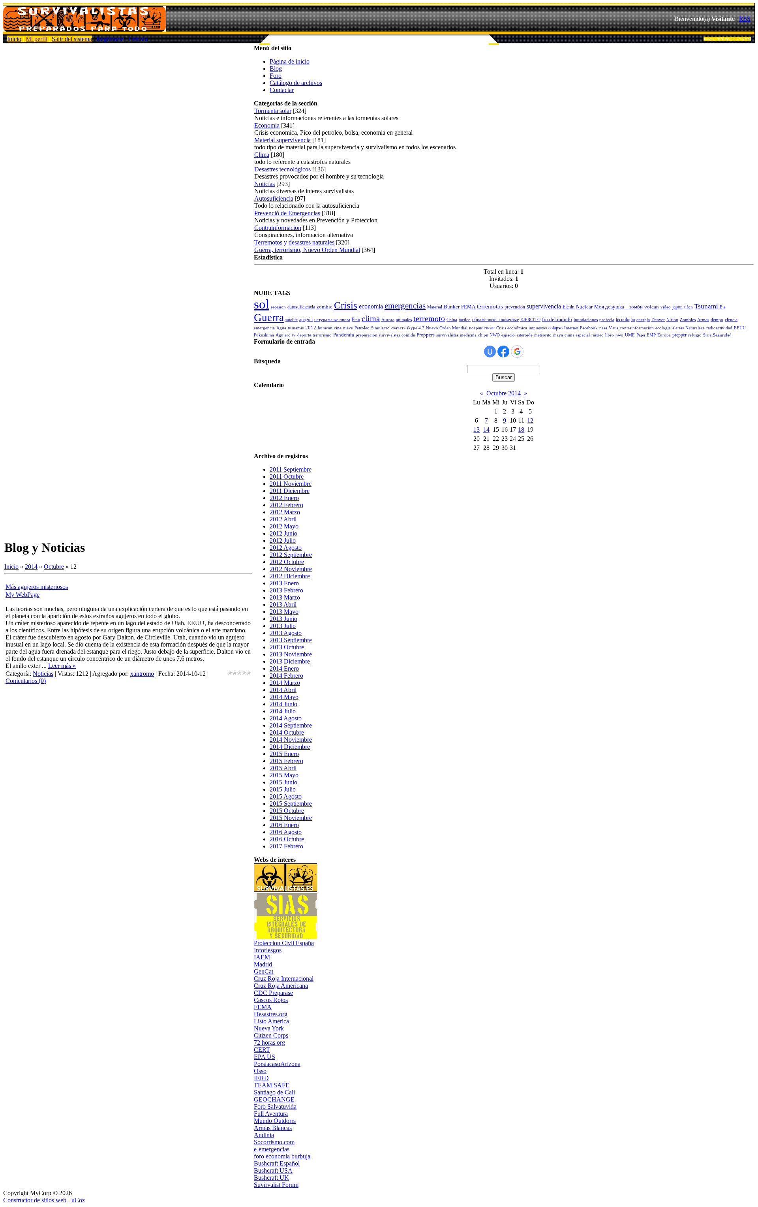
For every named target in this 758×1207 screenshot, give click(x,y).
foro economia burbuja (282, 1156)
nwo (619, 335)
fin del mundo (557, 319)
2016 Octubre (287, 839)
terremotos (490, 306)
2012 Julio (283, 540)
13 (476, 429)
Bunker (452, 307)
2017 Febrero (286, 846)
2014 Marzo (285, 682)
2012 (310, 328)
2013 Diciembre (290, 661)
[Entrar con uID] (490, 351)
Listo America (271, 1021)
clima (371, 318)
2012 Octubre (287, 561)
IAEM (262, 957)
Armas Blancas (273, 1127)
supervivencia (544, 306)
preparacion (366, 335)
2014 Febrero (286, 675)
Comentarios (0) (26, 680)
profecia (606, 320)
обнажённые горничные (495, 319)
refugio (695, 335)
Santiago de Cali (274, 1092)
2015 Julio (283, 789)
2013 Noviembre (291, 654)
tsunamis (296, 328)
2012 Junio (283, 533)
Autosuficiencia (273, 198)
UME (630, 335)
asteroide (524, 335)
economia (371, 306)
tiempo (717, 320)
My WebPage (22, 594)
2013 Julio (283, 625)
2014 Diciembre (290, 746)
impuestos (538, 328)
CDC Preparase (273, 992)
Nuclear (584, 307)
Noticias (43, 673)
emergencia (264, 328)
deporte (304, 335)
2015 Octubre (287, 810)
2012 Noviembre (291, 569)
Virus (613, 328)
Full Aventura (271, 1113)
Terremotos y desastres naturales (294, 242)
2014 (31, 566)
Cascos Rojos (271, 999)
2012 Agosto (286, 547)
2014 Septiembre (291, 725)
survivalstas (389, 335)
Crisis (345, 304)
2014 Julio (283, 711)
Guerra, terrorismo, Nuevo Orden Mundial (307, 249)
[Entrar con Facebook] (503, 351)
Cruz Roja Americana (281, 985)
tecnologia (625, 319)
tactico (465, 320)
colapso (555, 328)
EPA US (264, 1056)
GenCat (263, 971)
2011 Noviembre (290, 483)
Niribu (672, 320)
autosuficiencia (301, 307)
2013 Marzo (285, 597)
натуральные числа (332, 320)
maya (558, 335)
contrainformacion (637, 328)
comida (408, 335)
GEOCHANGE (274, 1099)
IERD (261, 1078)
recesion (278, 307)
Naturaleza (695, 328)
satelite (291, 320)
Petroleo (362, 328)
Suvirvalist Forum (276, 1184)
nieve (348, 328)
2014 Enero (284, 668)
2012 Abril (283, 519)
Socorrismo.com (274, 1142)
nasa (603, 328)
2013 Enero (284, 583)
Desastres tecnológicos (282, 169)
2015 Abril (283, 768)
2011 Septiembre (290, 469)
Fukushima (264, 335)
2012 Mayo (284, 526)
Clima (261, 154)
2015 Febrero (286, 761)
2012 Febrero (286, 505)
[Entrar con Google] (517, 351)
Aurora (387, 320)
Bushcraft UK (271, 1177)
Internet (571, 328)
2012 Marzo (285, 512)
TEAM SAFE (271, 1085)
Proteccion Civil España (284, 943)
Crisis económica (511, 328)
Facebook (589, 328)
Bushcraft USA (273, 1170)
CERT (262, 1049)
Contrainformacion (277, 227)
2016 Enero (284, 825)
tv (294, 335)
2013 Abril (283, 604)
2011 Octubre (287, 476)
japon (677, 307)
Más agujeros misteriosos (37, 586)
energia (643, 320)
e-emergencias (271, 1149)
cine (337, 328)
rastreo (597, 335)
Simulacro (380, 328)
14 (486, 429)
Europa (664, 335)
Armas (703, 320)
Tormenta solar (272, 110)
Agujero (283, 335)
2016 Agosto (286, 832)
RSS (744, 18)
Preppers (426, 335)
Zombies (688, 320)
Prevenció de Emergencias (287, 213)
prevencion (515, 307)
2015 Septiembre (291, 803)
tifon (688, 307)
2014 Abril (283, 689)
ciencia (731, 320)
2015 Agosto (286, 796)
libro (609, 335)
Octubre (54, 566)
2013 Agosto (286, 633)
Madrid (263, 964)
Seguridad (722, 335)
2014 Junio (283, 704)
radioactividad (719, 328)
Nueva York (269, 1028)
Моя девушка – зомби (618, 307)
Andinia (264, 1135)
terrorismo (322, 335)
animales (404, 320)
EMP (651, 335)
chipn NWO (489, 335)
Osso (260, 1071)
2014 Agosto (286, 718)
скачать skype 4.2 (407, 328)
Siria (707, 335)
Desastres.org (270, 1014)
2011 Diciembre (290, 490)
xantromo (142, 673)
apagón (306, 319)
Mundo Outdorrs (275, 1120)
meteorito (543, 335)
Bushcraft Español (277, 1163)
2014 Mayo (284, 697)
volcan (651, 307)
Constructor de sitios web (34, 1200)
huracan (325, 328)
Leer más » (62, 665)
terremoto (429, 318)
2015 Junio (283, 782)
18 (521, 429)
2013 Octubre (287, 647)
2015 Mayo (284, 775)
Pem (356, 319)
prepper (679, 335)
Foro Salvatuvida (275, 1106)
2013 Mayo (284, 611)
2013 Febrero (286, 590)
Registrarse (110, 39)
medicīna (468, 335)
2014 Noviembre (291, 739)
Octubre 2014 (503, 393)
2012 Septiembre (291, 554)
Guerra (269, 317)
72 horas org (269, 1042)
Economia (267, 125)
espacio (508, 335)
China (452, 320)
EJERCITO (530, 320)
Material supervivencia (282, 140)
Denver (658, 320)
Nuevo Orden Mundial (446, 328)
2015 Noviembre (291, 817)
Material (434, 307)
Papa (640, 335)
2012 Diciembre (290, 576)
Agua (281, 328)
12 (530, 420)
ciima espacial (577, 335)
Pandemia (343, 335)
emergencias (405, 305)
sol (261, 304)
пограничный (482, 328)
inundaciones (586, 320)
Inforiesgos (267, 950)
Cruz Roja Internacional (283, 978)
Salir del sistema (72, 39)
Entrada (138, 39)
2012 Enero (284, 497)
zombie (324, 307)
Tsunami (706, 306)
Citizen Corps (271, 1035)
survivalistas (447, 335)
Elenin (568, 307)
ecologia (663, 328)
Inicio (14, 39)
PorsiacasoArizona (277, 1063)
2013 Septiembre (291, 640)
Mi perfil (36, 39)
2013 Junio (283, 618)
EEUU (740, 328)
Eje (723, 307)
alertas (678, 328)
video (665, 307)
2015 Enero (284, 753)
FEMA (468, 307)
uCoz (78, 1200)
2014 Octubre (287, 732)
